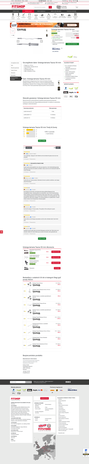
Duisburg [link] (17, 409)
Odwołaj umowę (44, 398)
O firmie (12, 0)
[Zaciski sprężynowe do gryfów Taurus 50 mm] (26, 257)
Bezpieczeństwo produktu (14, 78)
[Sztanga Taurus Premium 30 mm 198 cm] (29, 332)
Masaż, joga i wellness (56, 11)
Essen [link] (20, 409)
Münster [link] (17, 413)
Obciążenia (31, 268)
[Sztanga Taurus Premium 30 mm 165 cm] (29, 290)
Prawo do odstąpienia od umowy (49, 409)
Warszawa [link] (13, 404)
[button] (12, 30)
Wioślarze (60, 403)
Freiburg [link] (27, 409)
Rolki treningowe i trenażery (63, 418)
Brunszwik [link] (16, 408)
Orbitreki (60, 399)
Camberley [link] (24, 419)
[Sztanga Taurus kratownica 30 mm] (29, 345)
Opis (12, 65)
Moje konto (75, 0)
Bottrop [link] (12, 408)
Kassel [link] (28, 411)
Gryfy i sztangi (24, 21)
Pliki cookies (37, 407)
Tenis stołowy (60, 408)
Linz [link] (22, 423)
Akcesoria (13, 72)
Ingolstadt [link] (21, 411)
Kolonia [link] (15, 412)
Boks (59, 414)
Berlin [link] (19, 407)
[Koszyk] (77, 7)
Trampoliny (60, 406)
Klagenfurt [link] (19, 423)
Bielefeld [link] (22, 407)
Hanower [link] (16, 411)
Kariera (23, 0)
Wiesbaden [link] (29, 414)
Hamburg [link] (13, 411)
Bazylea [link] (12, 431)
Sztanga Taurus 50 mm (38, 283)
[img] (61, 48)
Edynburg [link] (28, 419)
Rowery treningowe (62, 411)
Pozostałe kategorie (71, 11)
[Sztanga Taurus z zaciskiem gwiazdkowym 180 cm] (29, 311)
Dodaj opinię (42, 140)
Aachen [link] (12, 407)
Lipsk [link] (19, 412)
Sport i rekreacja (41, 11)
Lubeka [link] (21, 412)
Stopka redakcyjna (18, 0)
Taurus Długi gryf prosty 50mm (42, 21)
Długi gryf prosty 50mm (32, 21)
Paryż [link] (14, 437)
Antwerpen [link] (13, 434)
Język (70, 0)
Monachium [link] (13, 413)
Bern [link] (15, 431)
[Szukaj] (50, 7)
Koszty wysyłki (37, 408)
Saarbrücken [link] (16, 414)
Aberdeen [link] (13, 419)
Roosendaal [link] (13, 428)
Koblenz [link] (12, 412)
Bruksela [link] (17, 434)
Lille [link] (11, 437)
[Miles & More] (72, 389)
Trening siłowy (28, 11)
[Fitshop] (18, 7)
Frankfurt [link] (23, 409)
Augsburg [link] (16, 407)
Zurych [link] (21, 431)
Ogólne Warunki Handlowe (38, 405)
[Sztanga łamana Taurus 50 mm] (29, 304)
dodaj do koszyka (72, 44)
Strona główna (12, 21)
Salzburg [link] (25, 423)
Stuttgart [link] (25, 414)
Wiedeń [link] (28, 423)
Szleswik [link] (21, 414)
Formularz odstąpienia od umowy (39, 412)
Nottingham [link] (25, 420)
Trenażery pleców (61, 426)
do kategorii (57, 268)
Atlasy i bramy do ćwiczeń (63, 405)
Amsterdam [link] (13, 426)
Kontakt (26, 0)
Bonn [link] (29, 407)
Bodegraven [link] (18, 426)
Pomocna (27, 159)
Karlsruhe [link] (25, 411)
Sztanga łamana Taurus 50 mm (39, 303)
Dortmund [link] (23, 408)
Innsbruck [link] (15, 423)
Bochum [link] (25, 407)
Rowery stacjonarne (62, 400)
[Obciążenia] (26, 268)
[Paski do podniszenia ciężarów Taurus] (26, 262)
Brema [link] (20, 408)
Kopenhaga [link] (13, 440)
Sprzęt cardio (16, 11)
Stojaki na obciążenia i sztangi (64, 421)
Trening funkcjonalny (62, 423)
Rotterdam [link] (18, 428)
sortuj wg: (28, 147)
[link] (61, 37)
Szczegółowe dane (15, 62)
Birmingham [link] (19, 419)
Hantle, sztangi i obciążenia (63, 412)
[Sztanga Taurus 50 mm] (29, 284)
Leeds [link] (16, 419)
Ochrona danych (48, 404)
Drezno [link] (27, 408)
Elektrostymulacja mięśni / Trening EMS (65, 429)
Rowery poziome (61, 415)
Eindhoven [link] (25, 426)
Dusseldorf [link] (13, 409)
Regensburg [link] (26, 413)
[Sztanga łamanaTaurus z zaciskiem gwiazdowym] (29, 325)
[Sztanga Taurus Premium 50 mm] (29, 318)
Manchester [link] (20, 420)
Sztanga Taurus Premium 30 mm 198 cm (41, 331)
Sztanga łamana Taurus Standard (40, 337)
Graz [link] (12, 423)
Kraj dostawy (64, 0)
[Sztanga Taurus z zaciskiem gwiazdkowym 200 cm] (29, 297)
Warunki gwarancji (15, 67)
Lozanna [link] (18, 431)
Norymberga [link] (21, 413)
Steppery (60, 420)
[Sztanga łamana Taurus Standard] (29, 338)
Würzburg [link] (13, 416)
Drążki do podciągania (62, 427)
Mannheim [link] (25, 412)
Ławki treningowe (61, 409)
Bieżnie (59, 402)
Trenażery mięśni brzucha (63, 424)
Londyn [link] (16, 420)
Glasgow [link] (12, 420)
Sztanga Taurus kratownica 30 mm (40, 344)
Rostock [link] (12, 414)
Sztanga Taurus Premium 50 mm (40, 317)
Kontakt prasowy (48, 418)
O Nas (46, 407)
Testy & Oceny (14, 70)
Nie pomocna (32, 159)
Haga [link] (22, 426)
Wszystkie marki (61, 433)
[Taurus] (21, 29)
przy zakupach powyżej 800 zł (57, 40)
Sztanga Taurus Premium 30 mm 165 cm (41, 289)
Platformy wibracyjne (62, 430)
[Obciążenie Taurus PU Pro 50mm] (26, 251)
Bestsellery (13, 75)
